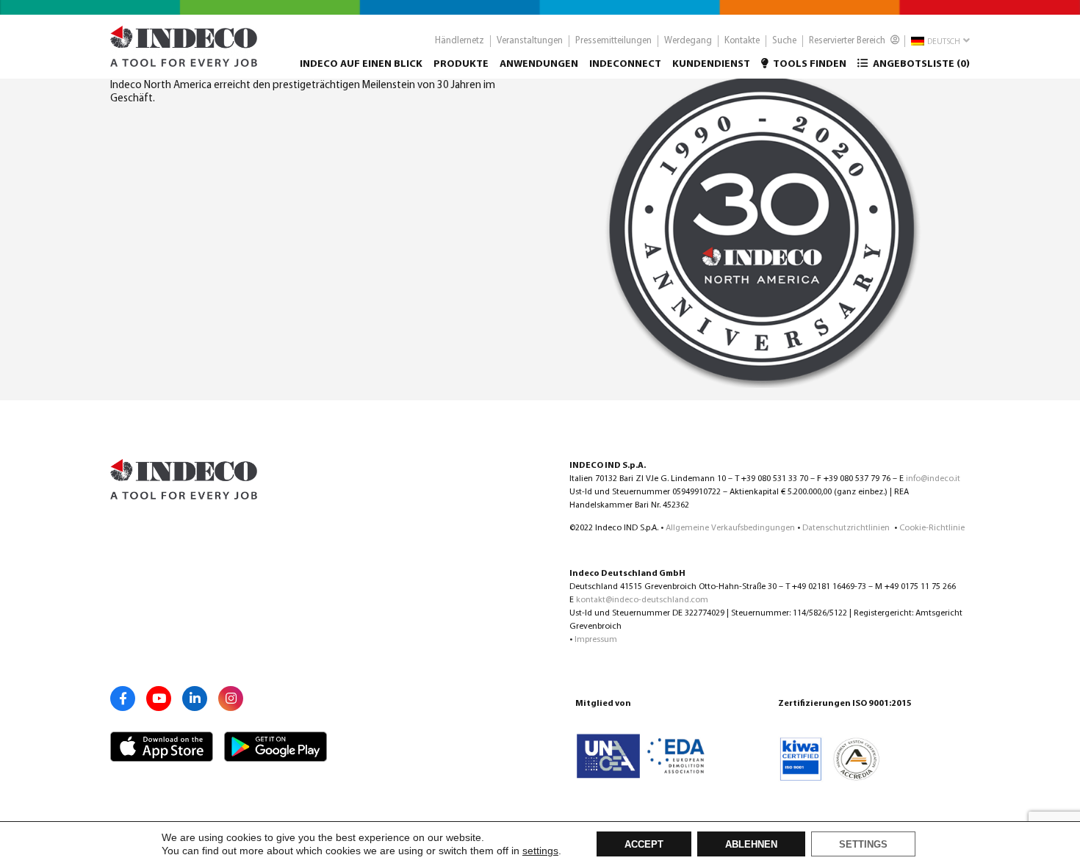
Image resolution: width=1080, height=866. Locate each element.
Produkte (461, 64)
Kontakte (742, 41)
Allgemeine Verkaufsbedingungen (730, 528)
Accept (643, 845)
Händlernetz (459, 41)
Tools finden (808, 64)
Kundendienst (711, 64)
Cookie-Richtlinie (932, 528)
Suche (784, 41)
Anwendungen (539, 64)
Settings (863, 845)
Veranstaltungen (530, 41)
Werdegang (688, 41)
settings (540, 850)
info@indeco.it (933, 479)
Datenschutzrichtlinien (847, 528)
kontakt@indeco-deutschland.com (642, 600)
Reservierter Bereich (848, 41)
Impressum (596, 639)
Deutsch (943, 42)
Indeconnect (625, 64)
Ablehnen (751, 845)
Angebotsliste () (920, 64)
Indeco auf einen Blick (361, 64)
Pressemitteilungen (613, 41)
